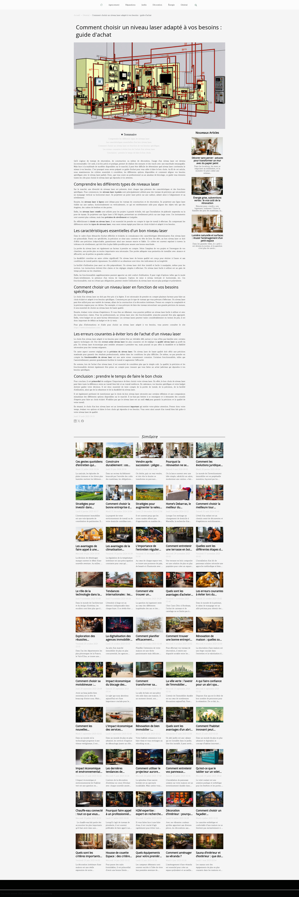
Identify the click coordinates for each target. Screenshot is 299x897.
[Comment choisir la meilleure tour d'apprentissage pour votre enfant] (209, 492)
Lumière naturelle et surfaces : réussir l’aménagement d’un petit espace (207, 238)
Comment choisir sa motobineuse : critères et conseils (88, 684)
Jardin (144, 4)
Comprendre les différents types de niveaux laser (128, 138)
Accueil (77, 15)
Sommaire (130, 134)
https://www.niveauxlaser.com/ (87, 327)
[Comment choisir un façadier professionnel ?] (209, 798)
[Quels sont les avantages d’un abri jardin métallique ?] (179, 714)
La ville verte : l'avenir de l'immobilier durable (179, 684)
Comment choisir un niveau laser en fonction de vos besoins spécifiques (128, 145)
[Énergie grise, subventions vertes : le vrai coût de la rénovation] (207, 186)
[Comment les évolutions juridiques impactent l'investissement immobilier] (209, 450)
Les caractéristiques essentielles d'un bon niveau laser (128, 142)
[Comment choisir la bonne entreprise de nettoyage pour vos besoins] (119, 492)
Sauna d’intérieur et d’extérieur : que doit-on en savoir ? (209, 856)
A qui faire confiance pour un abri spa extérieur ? (209, 684)
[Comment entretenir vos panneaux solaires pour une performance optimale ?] (179, 756)
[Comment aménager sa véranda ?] (179, 841)
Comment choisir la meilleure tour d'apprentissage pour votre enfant (209, 509)
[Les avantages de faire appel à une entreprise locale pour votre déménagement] (89, 534)
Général (184, 4)
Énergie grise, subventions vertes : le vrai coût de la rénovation (207, 200)
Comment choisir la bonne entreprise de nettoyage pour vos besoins (118, 509)
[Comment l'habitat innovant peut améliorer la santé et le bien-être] (209, 714)
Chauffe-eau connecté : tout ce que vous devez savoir (89, 814)
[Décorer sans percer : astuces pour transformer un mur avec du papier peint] (207, 146)
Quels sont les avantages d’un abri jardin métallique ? (178, 729)
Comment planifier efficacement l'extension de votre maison (148, 641)
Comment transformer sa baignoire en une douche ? (146, 686)
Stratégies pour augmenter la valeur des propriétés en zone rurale (148, 509)
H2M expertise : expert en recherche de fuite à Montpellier (149, 814)
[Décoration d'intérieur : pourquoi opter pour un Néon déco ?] (179, 798)
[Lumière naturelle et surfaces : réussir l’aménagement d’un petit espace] (207, 224)
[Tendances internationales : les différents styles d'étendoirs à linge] (119, 579)
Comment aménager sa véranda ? (179, 854)
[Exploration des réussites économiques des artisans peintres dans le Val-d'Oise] (89, 624)
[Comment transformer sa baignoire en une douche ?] (149, 669)
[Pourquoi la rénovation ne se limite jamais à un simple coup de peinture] (179, 450)
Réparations (130, 4)
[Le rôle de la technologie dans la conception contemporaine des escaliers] (89, 579)
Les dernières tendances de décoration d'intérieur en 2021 (119, 773)
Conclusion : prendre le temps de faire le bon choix (129, 152)
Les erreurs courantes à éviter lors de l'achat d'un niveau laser (129, 149)
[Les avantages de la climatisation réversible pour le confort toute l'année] (119, 534)
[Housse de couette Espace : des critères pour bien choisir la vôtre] (119, 841)
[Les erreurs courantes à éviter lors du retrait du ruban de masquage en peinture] (209, 579)
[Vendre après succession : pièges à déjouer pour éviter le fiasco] (149, 450)
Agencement (114, 4)
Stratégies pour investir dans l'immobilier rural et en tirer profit (88, 509)
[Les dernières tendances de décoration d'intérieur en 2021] (119, 756)
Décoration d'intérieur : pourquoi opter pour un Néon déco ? (179, 816)
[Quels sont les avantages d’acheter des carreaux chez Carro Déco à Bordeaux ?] (179, 579)
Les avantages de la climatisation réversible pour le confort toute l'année (119, 551)
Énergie (171, 4)
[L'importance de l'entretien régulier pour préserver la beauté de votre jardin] (149, 534)
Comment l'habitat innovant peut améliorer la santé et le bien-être (209, 731)
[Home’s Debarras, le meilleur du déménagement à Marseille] (179, 492)
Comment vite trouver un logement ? (144, 594)
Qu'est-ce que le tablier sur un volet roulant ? (208, 771)
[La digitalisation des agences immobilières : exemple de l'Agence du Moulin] (119, 624)
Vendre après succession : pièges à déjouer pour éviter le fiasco (149, 467)
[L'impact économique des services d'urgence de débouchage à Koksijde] (119, 714)
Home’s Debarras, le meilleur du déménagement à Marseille (178, 509)
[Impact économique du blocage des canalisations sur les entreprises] (119, 669)
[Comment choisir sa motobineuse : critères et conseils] (89, 669)
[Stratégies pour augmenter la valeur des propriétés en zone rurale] (149, 492)
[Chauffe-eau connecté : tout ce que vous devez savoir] (89, 798)
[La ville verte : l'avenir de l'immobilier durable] (179, 669)
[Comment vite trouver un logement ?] (149, 579)
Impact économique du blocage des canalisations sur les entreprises (118, 686)
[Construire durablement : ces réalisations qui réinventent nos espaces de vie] (119, 450)
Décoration (157, 4)
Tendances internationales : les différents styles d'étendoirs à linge (118, 596)
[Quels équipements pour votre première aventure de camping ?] (149, 841)
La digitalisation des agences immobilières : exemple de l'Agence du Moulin (119, 641)
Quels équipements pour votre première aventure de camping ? (149, 858)
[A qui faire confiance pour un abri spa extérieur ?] (209, 669)
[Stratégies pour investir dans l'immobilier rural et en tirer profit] (89, 492)
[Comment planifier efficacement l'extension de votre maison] (149, 624)
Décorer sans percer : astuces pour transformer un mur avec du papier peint (207, 160)
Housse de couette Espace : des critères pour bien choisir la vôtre (118, 858)
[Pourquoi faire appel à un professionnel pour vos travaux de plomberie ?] (119, 798)
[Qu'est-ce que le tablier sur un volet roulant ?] (209, 756)
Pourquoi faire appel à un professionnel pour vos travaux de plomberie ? (118, 816)
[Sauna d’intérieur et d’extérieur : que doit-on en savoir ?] (209, 841)
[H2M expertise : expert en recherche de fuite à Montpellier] (149, 798)
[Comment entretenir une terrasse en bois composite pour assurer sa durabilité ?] (179, 534)
